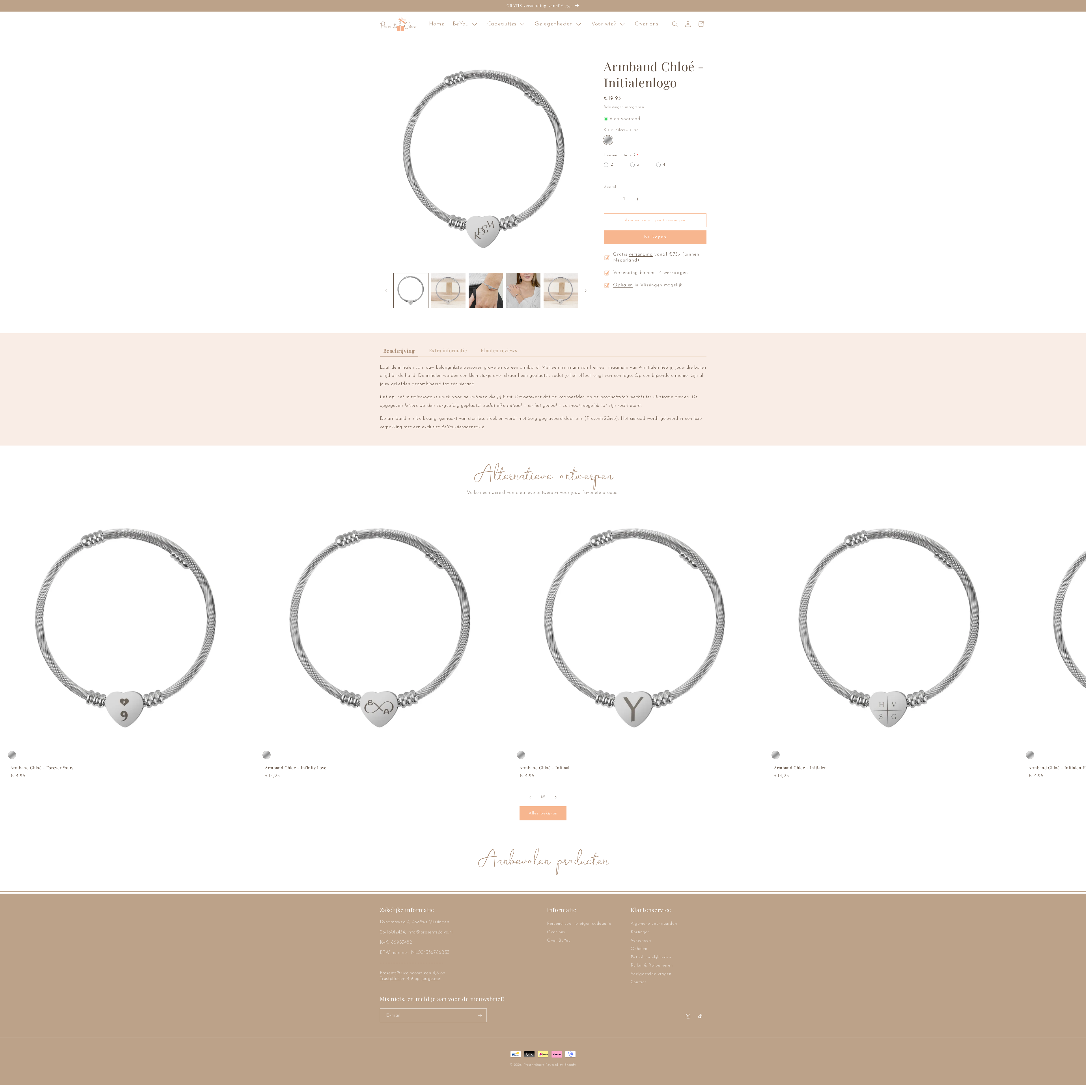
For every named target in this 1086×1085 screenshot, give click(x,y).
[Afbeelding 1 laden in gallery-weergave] (411, 290)
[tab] (399, 351)
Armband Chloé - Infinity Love (295, 768)
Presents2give (534, 1065)
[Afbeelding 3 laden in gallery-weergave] (486, 290)
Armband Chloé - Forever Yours (42, 768)
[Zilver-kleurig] (608, 140)
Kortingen (640, 932)
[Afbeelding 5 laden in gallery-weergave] (561, 290)
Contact (638, 982)
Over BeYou (558, 941)
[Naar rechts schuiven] (585, 290)
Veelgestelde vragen (651, 974)
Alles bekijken (543, 813)
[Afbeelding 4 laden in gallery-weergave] (523, 290)
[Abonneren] (479, 1015)
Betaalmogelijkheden (651, 957)
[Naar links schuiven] (386, 290)
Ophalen (623, 285)
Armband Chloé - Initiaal (545, 768)
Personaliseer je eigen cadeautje (579, 924)
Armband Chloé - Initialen (800, 768)
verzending (641, 254)
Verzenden (641, 941)
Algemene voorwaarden (654, 924)
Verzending (625, 273)
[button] (674, 24)
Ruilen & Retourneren (652, 966)
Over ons (556, 932)
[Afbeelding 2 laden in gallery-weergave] (448, 290)
